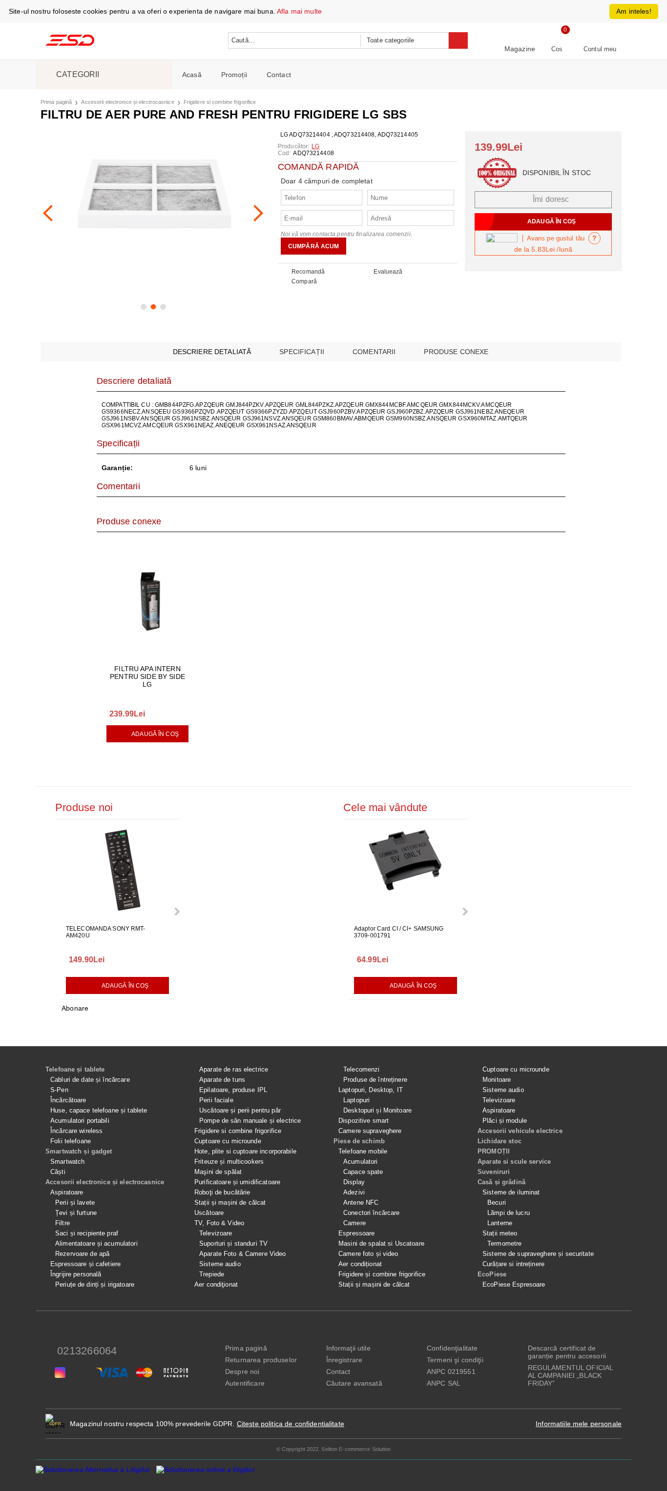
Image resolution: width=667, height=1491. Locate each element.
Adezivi (354, 1192)
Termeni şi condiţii (455, 1360)
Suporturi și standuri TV (233, 1243)
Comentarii (374, 352)
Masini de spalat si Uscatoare (381, 1243)
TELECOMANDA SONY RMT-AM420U (106, 932)
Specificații (301, 352)
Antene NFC (360, 1202)
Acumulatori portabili (79, 1120)
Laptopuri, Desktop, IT (370, 1089)
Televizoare (215, 1233)
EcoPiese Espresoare (513, 1284)
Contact (279, 75)
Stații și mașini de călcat (230, 1202)
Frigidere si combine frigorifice (220, 102)
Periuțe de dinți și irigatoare (94, 1284)
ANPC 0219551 (451, 1371)
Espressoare (356, 1233)
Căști (57, 1171)
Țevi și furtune (76, 1212)
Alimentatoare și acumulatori (96, 1243)
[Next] (255, 213)
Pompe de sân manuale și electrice (250, 1120)
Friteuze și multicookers (229, 1161)
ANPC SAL (443, 1383)
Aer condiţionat (216, 1284)
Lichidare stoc (499, 1141)
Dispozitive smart (363, 1120)
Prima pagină (56, 102)
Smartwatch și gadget (78, 1151)
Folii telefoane (70, 1141)
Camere (354, 1223)
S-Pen (59, 1089)
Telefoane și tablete (75, 1069)
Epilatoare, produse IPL (233, 1089)
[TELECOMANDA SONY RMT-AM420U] (118, 873)
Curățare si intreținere (513, 1264)
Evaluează (388, 271)
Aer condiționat (360, 1264)
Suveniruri (494, 1171)
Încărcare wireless (76, 1130)
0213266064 (87, 1351)
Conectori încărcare (371, 1212)
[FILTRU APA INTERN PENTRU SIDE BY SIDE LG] (147, 603)
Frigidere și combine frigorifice (381, 1274)
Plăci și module (504, 1120)
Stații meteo (500, 1233)
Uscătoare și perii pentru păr (240, 1110)
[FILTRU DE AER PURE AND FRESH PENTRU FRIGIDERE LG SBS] (153, 209)
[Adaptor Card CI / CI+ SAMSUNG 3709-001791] (406, 873)
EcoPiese (492, 1274)
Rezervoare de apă (82, 1253)
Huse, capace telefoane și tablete (98, 1110)
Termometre (504, 1243)
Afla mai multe (299, 11)
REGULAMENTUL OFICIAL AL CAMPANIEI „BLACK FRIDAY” (570, 1375)
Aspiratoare (66, 1192)
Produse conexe (456, 352)
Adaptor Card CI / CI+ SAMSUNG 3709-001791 (398, 932)
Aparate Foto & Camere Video (242, 1253)
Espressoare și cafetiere (85, 1264)
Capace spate (363, 1171)
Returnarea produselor (261, 1360)
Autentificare (245, 1383)
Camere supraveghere (369, 1130)
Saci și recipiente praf (86, 1233)
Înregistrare (344, 1360)
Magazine (519, 49)
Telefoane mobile (362, 1151)
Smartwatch (67, 1161)
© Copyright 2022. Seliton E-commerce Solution (333, 1449)
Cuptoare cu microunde (227, 1141)
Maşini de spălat (218, 1171)
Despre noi (242, 1371)
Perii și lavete (75, 1202)
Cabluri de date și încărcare (90, 1079)
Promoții (234, 75)
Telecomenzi (361, 1069)
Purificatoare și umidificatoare (237, 1182)
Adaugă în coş (155, 734)
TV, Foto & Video (219, 1223)
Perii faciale (216, 1100)
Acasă (192, 75)
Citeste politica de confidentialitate (290, 1424)
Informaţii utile (348, 1348)
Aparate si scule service (514, 1161)
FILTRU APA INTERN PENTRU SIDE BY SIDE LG (147, 676)
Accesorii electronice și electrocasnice (127, 102)
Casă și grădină (501, 1182)
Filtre (62, 1223)
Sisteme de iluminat (511, 1192)
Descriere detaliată (212, 352)
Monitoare (496, 1079)
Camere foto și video (368, 1253)
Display (354, 1182)
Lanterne (499, 1223)
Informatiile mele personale (579, 1424)
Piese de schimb (359, 1141)
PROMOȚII (494, 1151)
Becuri (496, 1202)
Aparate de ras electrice (233, 1069)
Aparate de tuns (222, 1079)
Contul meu (600, 49)
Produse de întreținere (375, 1079)
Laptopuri (356, 1100)
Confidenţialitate (452, 1348)
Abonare (75, 1008)
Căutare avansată (354, 1383)
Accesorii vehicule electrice (520, 1130)
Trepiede (211, 1274)
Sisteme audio (220, 1264)
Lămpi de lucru (508, 1212)
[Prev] (51, 213)
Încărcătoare (68, 1100)
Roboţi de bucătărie (222, 1192)
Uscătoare (209, 1212)
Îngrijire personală (75, 1274)
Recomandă (308, 271)
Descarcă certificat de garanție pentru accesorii (567, 1352)
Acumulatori (360, 1161)
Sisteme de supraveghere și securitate (538, 1253)
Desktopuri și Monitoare (377, 1110)
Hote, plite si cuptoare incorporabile (245, 1151)
